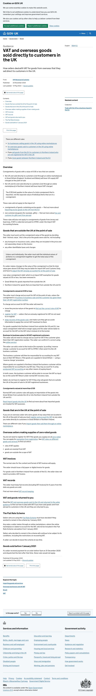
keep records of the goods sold (17, 320)
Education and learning (43, 636)
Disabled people (9, 661)
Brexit (22, 39)
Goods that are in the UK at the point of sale (19, 107)
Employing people (41, 640)
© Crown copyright (85, 690)
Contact (47, 678)
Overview (8, 101)
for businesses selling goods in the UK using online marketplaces (32, 143)
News (67, 640)
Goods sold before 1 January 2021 (16, 122)
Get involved (69, 665)
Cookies (19, 678)
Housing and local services (44, 649)
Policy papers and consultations (77, 653)
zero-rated (56, 437)
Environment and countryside (45, 644)
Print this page (11, 130)
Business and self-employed (13, 644)
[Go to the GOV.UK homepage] (10, 33)
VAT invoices (9, 112)
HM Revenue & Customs (21, 80)
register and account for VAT (41, 417)
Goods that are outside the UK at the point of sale (21, 104)
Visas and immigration (42, 661)
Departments (70, 636)
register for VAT (10, 314)
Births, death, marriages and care (16, 640)
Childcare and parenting (12, 649)
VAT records (9, 114)
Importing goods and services (13, 583)
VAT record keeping (26, 491)
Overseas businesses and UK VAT (14, 587)
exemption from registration (27, 439)
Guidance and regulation (74, 644)
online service (11, 342)
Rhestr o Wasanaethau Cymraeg (15, 681)
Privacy (11, 678)
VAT (4, 593)
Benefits (6, 636)
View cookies (54, 26)
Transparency (70, 657)
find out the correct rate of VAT (47, 308)
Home (5, 39)
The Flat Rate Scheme (12, 120)
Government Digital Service (39, 681)
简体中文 (75, 46)
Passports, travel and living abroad (47, 657)
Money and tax (39, 653)
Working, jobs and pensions (44, 665)
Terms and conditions (60, 678)
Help (5, 678)
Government (13, 39)
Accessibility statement (33, 678)
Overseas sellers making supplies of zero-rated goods (22, 109)
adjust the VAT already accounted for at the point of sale (33, 271)
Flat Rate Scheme (29, 518)
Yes (27, 613)
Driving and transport (11, 665)
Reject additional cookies (37, 26)
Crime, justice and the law (13, 657)
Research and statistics (74, 649)
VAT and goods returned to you (15, 117)
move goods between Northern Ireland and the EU (31, 158)
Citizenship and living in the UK (14, 653)
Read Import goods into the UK (15, 401)
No (38, 613)
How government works (74, 661)
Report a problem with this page (79, 613)
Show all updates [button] (27, 560)
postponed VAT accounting (13, 369)
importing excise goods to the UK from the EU (22, 210)
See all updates (28, 86)
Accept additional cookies (14, 26)
